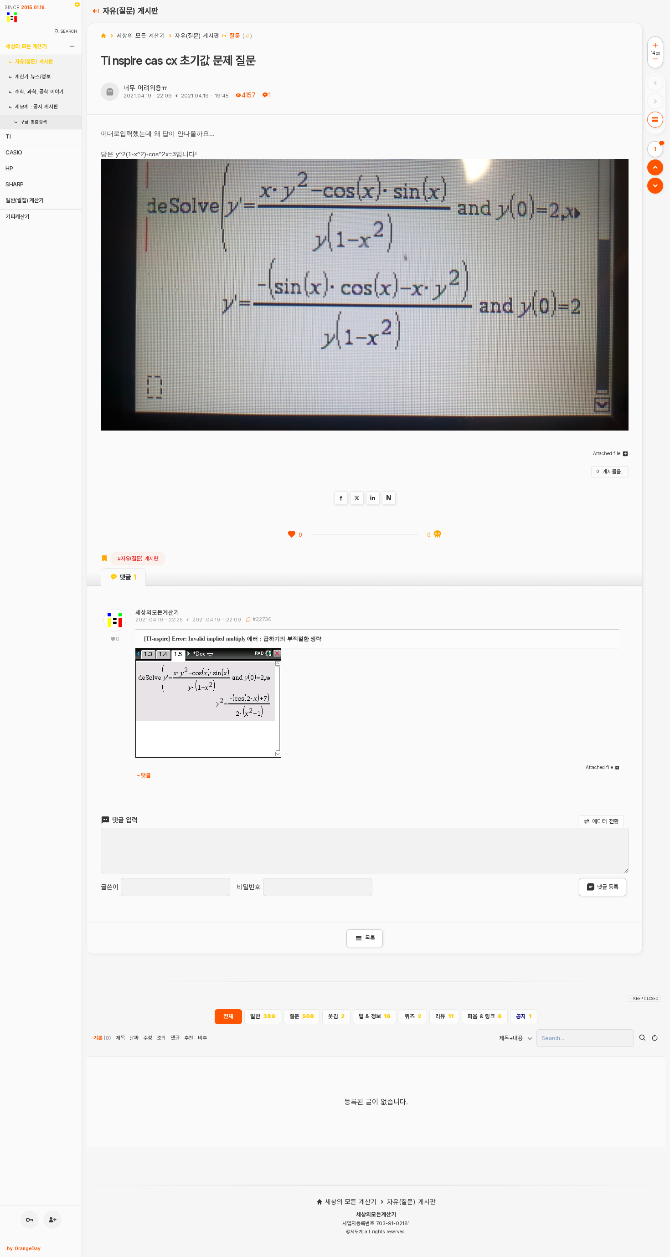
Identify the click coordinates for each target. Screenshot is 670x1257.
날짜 (134, 1038)
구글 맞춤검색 (34, 121)
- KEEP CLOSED (644, 998)
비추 (202, 1038)
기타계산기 (17, 216)
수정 (147, 1038)
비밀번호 (249, 887)
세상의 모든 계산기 (25, 46)
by (24, 1248)
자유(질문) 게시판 (34, 62)
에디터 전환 (605, 821)
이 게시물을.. (610, 471)
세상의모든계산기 (157, 612)
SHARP (14, 184)
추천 (188, 1038)
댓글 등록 (607, 886)
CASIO (13, 152)
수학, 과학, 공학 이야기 (39, 92)
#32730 (261, 619)
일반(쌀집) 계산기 (24, 200)
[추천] (291, 534)
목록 (364, 938)
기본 (102, 1038)
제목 (120, 1038)
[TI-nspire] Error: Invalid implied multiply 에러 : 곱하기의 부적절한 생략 (232, 639)
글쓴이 (110, 887)
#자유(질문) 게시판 (138, 558)
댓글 (146, 775)
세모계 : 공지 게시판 (36, 107)
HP (9, 168)
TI (7, 136)
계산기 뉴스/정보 (33, 77)
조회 (161, 1038)
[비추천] (437, 534)
